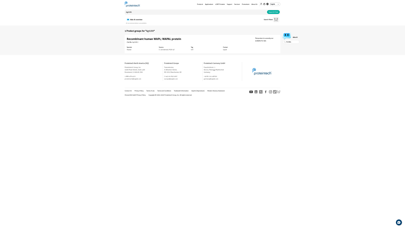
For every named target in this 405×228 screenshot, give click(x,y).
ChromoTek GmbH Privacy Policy (135, 95)
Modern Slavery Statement (216, 91)
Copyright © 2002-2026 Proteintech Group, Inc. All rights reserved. (170, 95)
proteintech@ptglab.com (133, 79)
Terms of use (150, 91)
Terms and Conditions (164, 91)
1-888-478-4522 (130, 76)
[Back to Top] (392, 223)
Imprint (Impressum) (198, 91)
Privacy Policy (139, 91)
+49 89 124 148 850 (210, 76)
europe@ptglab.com (171, 79)
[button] (399, 222)
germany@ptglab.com (211, 79)
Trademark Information (181, 91)
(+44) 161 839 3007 (170, 76)
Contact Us (128, 91)
